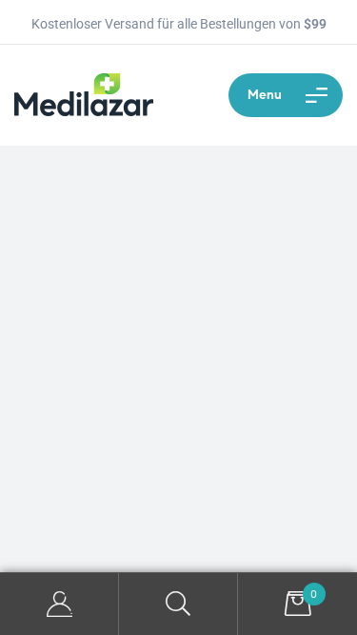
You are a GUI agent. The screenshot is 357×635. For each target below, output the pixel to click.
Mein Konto (59, 604)
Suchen (178, 604)
